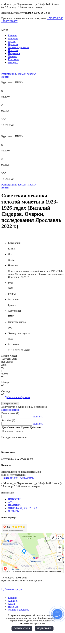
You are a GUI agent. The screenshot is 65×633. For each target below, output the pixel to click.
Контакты (13, 59)
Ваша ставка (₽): (10, 413)
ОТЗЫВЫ (14, 511)
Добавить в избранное (17, 397)
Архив (12, 41)
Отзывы (12, 56)
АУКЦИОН (15, 502)
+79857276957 (9, 21)
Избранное (14, 53)
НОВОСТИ (14, 499)
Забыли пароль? (27, 73)
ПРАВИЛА (14, 505)
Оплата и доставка (18, 47)
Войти (5, 76)
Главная (12, 35)
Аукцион (13, 38)
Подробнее (44, 628)
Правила (13, 44)
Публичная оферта (11, 589)
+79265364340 (55, 18)
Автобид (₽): (8, 420)
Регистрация (8, 73)
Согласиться (22, 628)
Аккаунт (13, 62)
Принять (38, 416)
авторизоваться (10, 409)
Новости (13, 50)
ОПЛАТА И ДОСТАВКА (22, 508)
